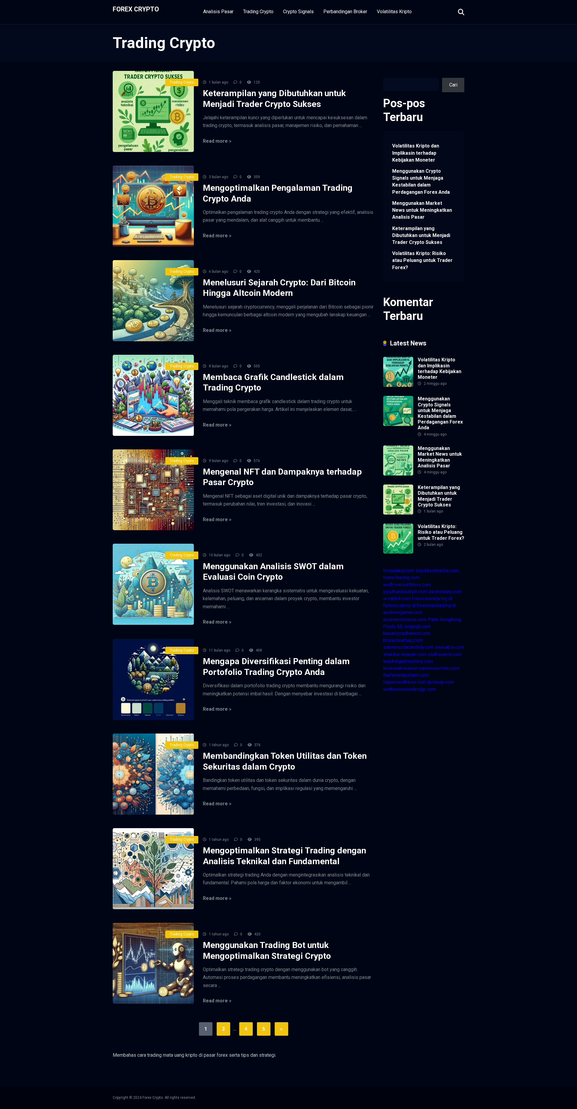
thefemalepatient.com (406, 675)
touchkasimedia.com (437, 570)
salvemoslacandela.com (408, 647)
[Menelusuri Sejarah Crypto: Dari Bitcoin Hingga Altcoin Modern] (153, 300)
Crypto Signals (298, 11)
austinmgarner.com (403, 612)
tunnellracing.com (401, 577)
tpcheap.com (440, 682)
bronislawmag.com (403, 640)
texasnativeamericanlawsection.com (421, 668)
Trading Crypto (258, 11)
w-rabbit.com (397, 598)
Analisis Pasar (218, 11)
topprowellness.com (404, 682)
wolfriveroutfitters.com (407, 585)
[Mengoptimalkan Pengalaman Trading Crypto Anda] (153, 206)
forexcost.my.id (399, 605)
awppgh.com (417, 626)
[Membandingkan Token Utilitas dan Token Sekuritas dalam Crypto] (153, 774)
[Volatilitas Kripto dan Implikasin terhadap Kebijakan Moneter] (398, 385)
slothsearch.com (444, 654)
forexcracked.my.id (436, 605)
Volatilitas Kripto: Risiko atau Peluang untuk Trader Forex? (422, 260)
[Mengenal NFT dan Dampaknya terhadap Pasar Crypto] (153, 489)
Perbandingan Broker (345, 11)
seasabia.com (449, 647)
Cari (387, 74)
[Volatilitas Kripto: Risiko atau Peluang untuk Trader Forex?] (398, 552)
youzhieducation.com (405, 591)
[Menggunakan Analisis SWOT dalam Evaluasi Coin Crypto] (153, 584)
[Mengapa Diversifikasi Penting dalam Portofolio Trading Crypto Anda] (153, 679)
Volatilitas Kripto (394, 11)
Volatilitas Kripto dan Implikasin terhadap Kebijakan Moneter (415, 153)
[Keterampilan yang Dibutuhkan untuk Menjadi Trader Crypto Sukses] (153, 111)
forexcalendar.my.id (432, 598)
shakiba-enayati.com (404, 654)
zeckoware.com (445, 591)
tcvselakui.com (398, 570)
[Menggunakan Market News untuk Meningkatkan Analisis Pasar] (398, 474)
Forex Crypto (136, 8)
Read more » (217, 141)
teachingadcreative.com (408, 661)
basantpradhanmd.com (406, 633)
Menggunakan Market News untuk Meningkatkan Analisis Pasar (422, 210)
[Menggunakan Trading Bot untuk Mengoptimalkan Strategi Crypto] (153, 963)
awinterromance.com (404, 619)
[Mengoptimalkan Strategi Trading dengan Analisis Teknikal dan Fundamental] (153, 868)
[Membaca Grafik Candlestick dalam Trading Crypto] (153, 395)
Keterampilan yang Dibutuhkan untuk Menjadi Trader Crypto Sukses (421, 235)
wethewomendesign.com (409, 689)
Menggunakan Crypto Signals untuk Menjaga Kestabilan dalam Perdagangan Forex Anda (421, 181)
